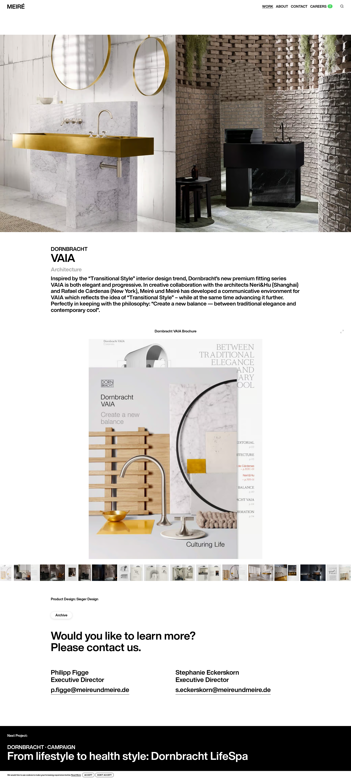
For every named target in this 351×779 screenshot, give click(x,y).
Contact (299, 6)
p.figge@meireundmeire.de (90, 689)
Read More (76, 775)
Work (267, 6)
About (282, 6)
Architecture (66, 269)
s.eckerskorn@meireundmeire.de (223, 689)
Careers (318, 6)
